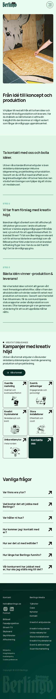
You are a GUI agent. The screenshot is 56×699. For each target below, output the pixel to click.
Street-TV (8, 627)
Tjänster (34, 603)
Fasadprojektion (11, 623)
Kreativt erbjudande (40, 628)
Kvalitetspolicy (8, 656)
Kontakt (33, 615)
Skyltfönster (9, 635)
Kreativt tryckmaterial (40, 640)
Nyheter (34, 611)
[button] (49, 4)
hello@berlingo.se (12, 603)
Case (32, 607)
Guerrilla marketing (39, 648)
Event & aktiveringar (40, 644)
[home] (10, 4)
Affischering (9, 639)
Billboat (6, 619)
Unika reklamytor (38, 632)
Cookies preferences (10, 660)
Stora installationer (39, 636)
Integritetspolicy (9, 653)
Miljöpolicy (6, 650)
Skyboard (7, 631)
